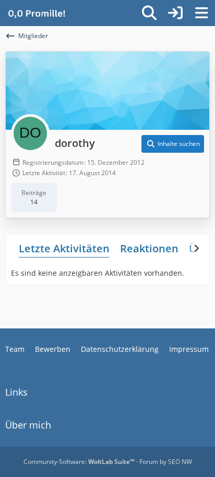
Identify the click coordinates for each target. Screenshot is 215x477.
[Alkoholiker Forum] (36, 13)
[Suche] (149, 13)
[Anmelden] (175, 13)
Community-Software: (79, 461)
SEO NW (180, 461)
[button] (172, 144)
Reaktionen (149, 248)
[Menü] (201, 13)
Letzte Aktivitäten (64, 248)
